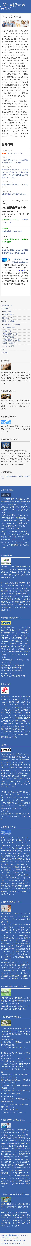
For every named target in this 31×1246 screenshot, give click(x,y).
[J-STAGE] (6, 751)
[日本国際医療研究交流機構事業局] (6, 1201)
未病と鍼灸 (7, 311)
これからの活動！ (9, 346)
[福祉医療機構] (6, 564)
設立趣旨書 (7, 331)
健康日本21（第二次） (9, 321)
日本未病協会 (17, 231)
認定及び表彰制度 (9, 343)
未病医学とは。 (6, 308)
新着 (3, 349)
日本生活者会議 (19, 253)
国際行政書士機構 (8, 250)
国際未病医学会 (6, 305)
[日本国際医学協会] (6, 398)
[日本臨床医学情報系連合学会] (6, 1127)
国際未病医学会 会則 (10, 334)
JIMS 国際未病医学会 (13, 6)
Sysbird (21, 1243)
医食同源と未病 (8, 315)
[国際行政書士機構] (6, 423)
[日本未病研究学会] (6, 834)
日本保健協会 (6, 231)
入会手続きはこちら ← (10, 219)
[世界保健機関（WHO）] (6, 448)
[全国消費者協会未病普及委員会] (6, 995)
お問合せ (4, 352)
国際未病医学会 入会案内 (12, 340)
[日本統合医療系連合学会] (6, 911)
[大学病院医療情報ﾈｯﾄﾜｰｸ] (6, 625)
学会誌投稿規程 (8, 337)
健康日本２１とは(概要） (12, 324)
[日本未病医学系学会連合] (6, 1026)
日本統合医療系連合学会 (10, 239)
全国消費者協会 (7, 253)
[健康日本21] (5, 694)
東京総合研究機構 (22, 250)
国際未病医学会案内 (8, 328)
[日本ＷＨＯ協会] (6, 496)
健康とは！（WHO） (8, 318)
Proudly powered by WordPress (12, 1241)
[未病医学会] (6, 370)
